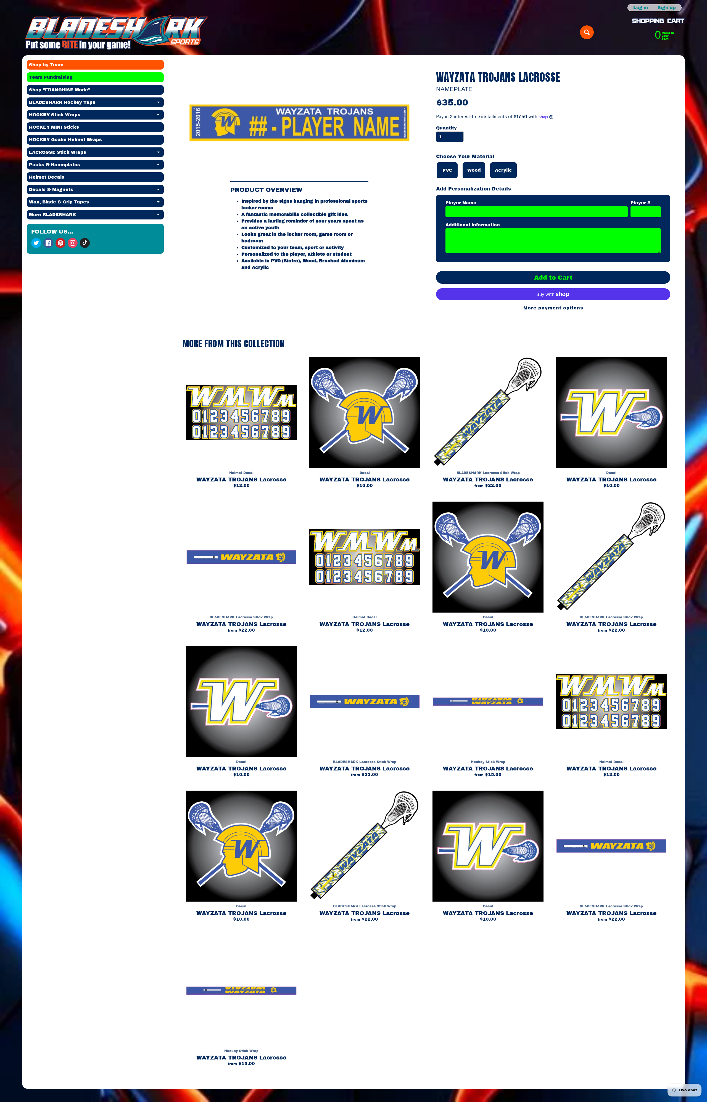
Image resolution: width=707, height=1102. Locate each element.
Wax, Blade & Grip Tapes (96, 203)
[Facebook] (48, 243)
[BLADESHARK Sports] (116, 32)
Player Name (460, 202)
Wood (474, 170)
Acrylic (503, 170)
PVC (447, 170)
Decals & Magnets (96, 190)
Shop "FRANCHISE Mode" (59, 90)
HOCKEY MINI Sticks (54, 127)
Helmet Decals (46, 177)
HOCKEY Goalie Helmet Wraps (65, 139)
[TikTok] (85, 243)
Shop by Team (46, 64)
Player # (640, 202)
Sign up (667, 8)
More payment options (553, 308)
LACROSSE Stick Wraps (96, 153)
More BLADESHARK (96, 215)
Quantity (446, 128)
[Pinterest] (60, 243)
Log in (640, 8)
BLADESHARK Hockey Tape (96, 103)
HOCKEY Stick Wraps (96, 116)
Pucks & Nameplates (96, 165)
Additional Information (472, 224)
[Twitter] (36, 243)
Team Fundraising (51, 77)
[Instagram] (73, 243)
